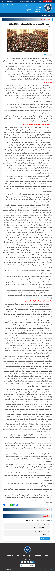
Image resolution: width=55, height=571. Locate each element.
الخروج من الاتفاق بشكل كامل (41, 527)
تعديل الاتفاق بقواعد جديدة (41, 531)
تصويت (45, 516)
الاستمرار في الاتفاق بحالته (41, 524)
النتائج (42, 538)
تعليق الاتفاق (44, 534)
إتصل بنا (42, 569)
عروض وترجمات (46, 19)
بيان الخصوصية (50, 569)
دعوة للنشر (4, 7)
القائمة (43, 15)
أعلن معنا (39, 569)
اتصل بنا (9, 7)
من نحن (13, 7)
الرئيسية (50, 15)
